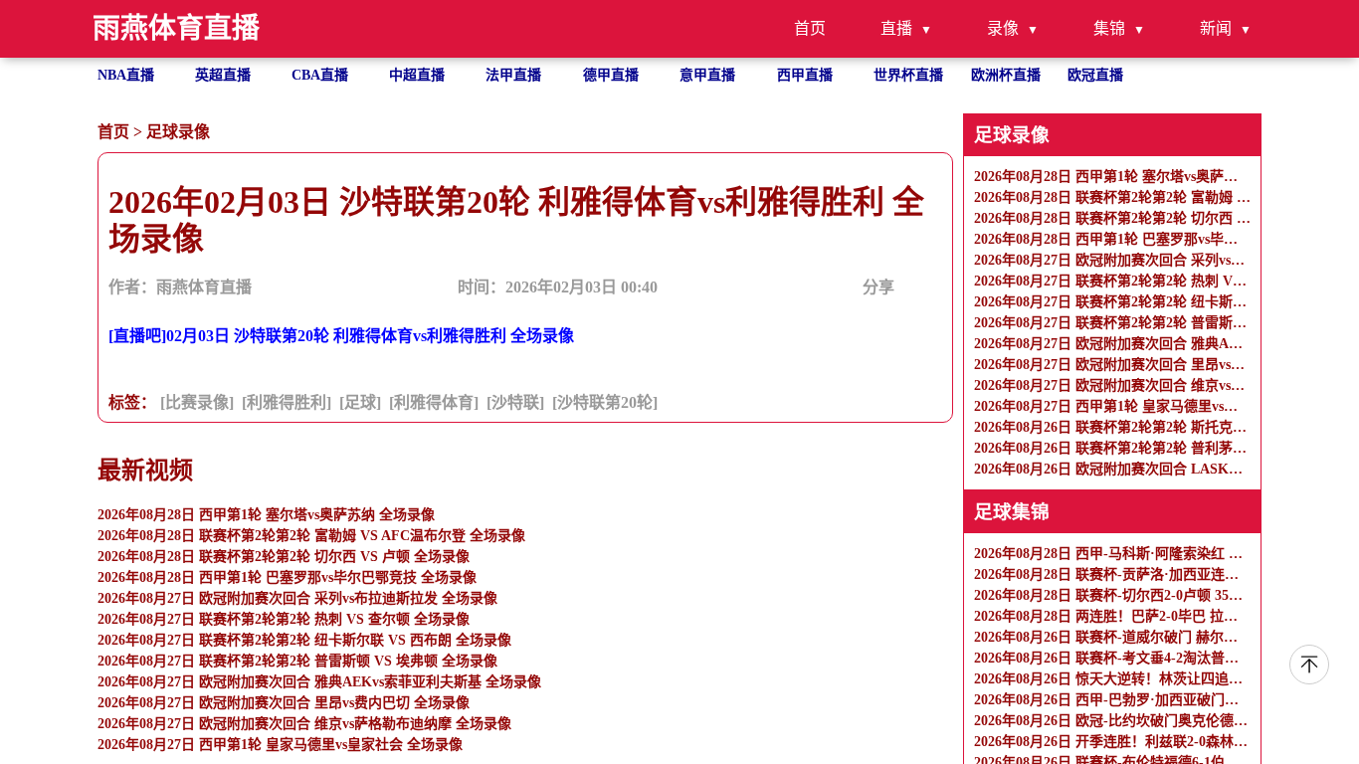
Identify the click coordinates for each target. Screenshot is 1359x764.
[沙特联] (515, 402)
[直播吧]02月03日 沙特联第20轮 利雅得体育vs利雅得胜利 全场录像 (341, 335)
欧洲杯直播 (1006, 75)
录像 (1003, 28)
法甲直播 (513, 75)
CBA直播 (319, 75)
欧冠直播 (1095, 75)
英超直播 (223, 75)
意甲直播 (707, 75)
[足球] (360, 402)
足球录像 (178, 131)
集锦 (1109, 28)
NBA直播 (125, 75)
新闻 (1216, 28)
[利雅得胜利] (286, 402)
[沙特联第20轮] (605, 402)
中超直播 (417, 75)
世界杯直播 (908, 75)
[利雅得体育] (434, 402)
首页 (810, 28)
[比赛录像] (197, 402)
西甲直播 (805, 75)
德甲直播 (611, 75)
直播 (896, 28)
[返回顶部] (1309, 664)
